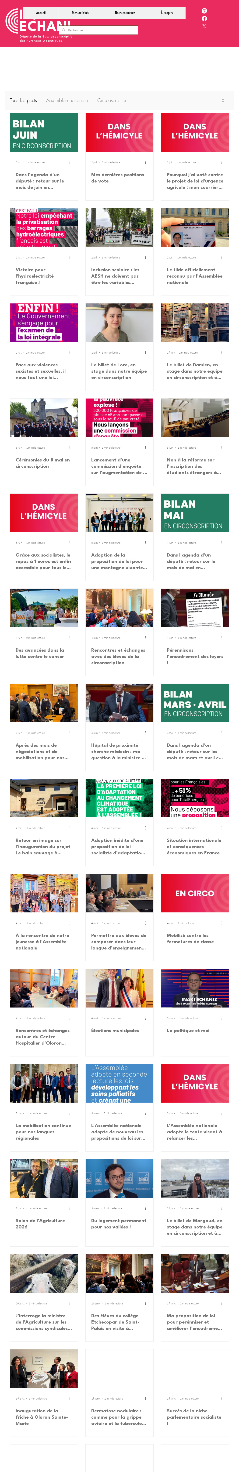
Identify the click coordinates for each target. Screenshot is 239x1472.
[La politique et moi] (195, 988)
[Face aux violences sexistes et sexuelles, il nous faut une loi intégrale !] (44, 322)
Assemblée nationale (67, 100)
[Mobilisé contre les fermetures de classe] (195, 893)
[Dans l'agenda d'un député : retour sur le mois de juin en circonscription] (44, 132)
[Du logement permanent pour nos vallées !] (119, 1178)
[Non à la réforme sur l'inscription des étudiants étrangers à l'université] (195, 418)
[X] (204, 26)
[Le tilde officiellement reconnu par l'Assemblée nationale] (195, 227)
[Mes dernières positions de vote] (119, 132)
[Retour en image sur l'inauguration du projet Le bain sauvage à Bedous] (44, 798)
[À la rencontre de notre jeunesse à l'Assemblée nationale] (44, 893)
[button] (80, 13)
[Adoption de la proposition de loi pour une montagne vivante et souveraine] (119, 513)
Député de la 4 (32, 36)
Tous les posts (23, 100)
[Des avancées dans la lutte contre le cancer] (44, 608)
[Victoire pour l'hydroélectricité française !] (44, 227)
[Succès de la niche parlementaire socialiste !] (195, 1368)
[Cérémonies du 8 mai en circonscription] (44, 418)
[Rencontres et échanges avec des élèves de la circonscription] (119, 608)
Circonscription (112, 100)
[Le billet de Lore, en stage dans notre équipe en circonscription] (119, 322)
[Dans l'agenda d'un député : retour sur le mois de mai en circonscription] (195, 513)
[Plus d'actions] (71, 162)
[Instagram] (204, 11)
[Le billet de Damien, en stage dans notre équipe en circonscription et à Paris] (195, 322)
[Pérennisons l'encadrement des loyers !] (195, 608)
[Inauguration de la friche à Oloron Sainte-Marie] (44, 1368)
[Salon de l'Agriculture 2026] (44, 1178)
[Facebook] (204, 18)
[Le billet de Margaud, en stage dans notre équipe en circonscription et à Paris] (195, 1178)
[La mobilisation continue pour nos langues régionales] (44, 1083)
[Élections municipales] (119, 988)
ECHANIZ (50, 27)
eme (47, 37)
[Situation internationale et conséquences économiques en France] (195, 798)
